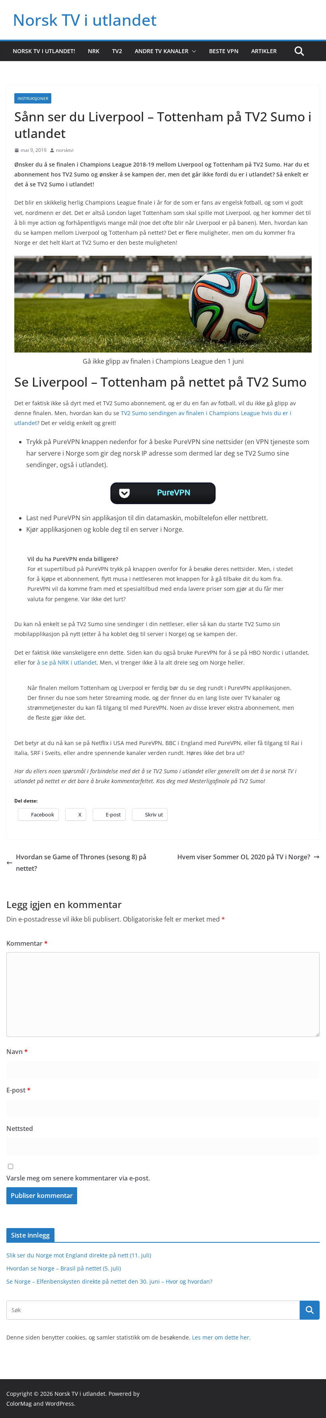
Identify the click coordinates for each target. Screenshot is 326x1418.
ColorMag (19, 1403)
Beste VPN (224, 51)
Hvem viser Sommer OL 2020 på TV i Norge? (243, 857)
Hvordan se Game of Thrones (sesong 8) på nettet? (81, 863)
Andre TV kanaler (161, 51)
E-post (18, 1090)
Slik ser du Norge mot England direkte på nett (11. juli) (78, 1255)
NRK (93, 51)
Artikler (264, 51)
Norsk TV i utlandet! (44, 51)
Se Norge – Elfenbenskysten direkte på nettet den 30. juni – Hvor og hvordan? (109, 1281)
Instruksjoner (32, 98)
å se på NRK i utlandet (67, 662)
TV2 (117, 51)
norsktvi (65, 150)
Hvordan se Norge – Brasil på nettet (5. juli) (63, 1268)
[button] (192, 51)
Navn (17, 1051)
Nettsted (19, 1128)
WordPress (59, 1403)
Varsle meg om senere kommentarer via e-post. (78, 1178)
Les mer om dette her (220, 1337)
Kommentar (27, 943)
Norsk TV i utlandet (85, 20)
